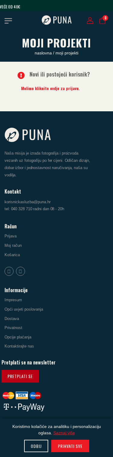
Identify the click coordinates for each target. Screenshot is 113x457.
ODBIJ (36, 446)
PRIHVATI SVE (70, 446)
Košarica (12, 255)
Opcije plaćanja (18, 337)
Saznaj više (64, 432)
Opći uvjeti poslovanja (24, 309)
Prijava (11, 236)
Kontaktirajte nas (19, 346)
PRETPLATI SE (20, 376)
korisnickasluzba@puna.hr (28, 202)
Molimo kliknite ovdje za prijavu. (50, 88)
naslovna (44, 53)
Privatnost (13, 327)
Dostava (12, 318)
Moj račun (13, 245)
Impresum (13, 300)
